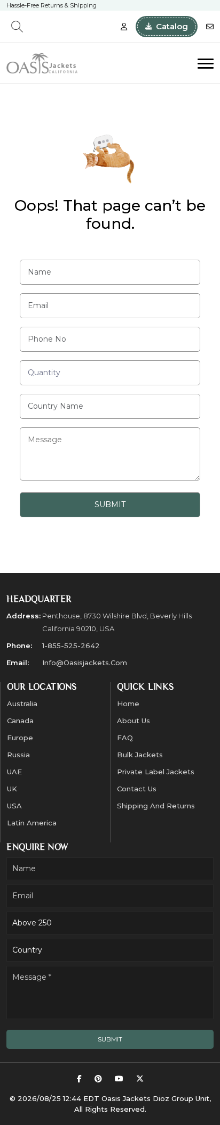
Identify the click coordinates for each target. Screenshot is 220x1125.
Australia (22, 703)
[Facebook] (79, 1079)
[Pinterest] (98, 1079)
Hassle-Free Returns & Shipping (51, 5)
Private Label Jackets (155, 771)
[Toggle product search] (17, 26)
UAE (14, 771)
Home (128, 703)
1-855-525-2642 (71, 645)
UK (12, 788)
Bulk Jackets (140, 754)
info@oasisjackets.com (84, 662)
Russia (18, 754)
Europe (20, 737)
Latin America (32, 822)
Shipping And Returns (156, 805)
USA (14, 805)
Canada (20, 720)
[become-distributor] (124, 26)
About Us (133, 720)
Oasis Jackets (126, 1098)
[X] (140, 1079)
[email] (210, 26)
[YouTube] (119, 1079)
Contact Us (136, 788)
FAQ (125, 737)
